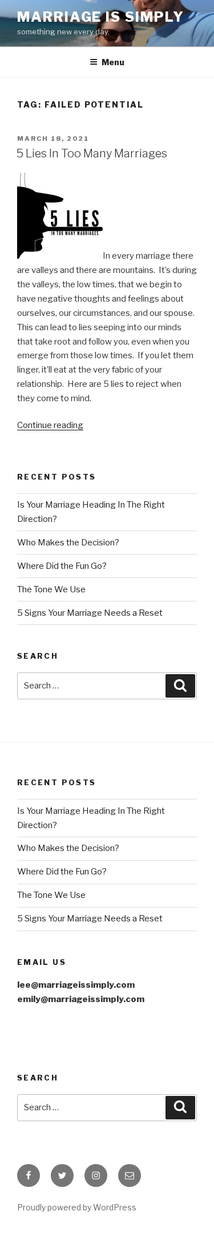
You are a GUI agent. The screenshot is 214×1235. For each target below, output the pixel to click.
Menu (113, 62)
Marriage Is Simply (100, 17)
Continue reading (50, 425)
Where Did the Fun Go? (62, 566)
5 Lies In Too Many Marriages (91, 153)
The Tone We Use (51, 589)
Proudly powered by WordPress (76, 1207)
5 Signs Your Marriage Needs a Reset (90, 613)
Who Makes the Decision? (68, 542)
